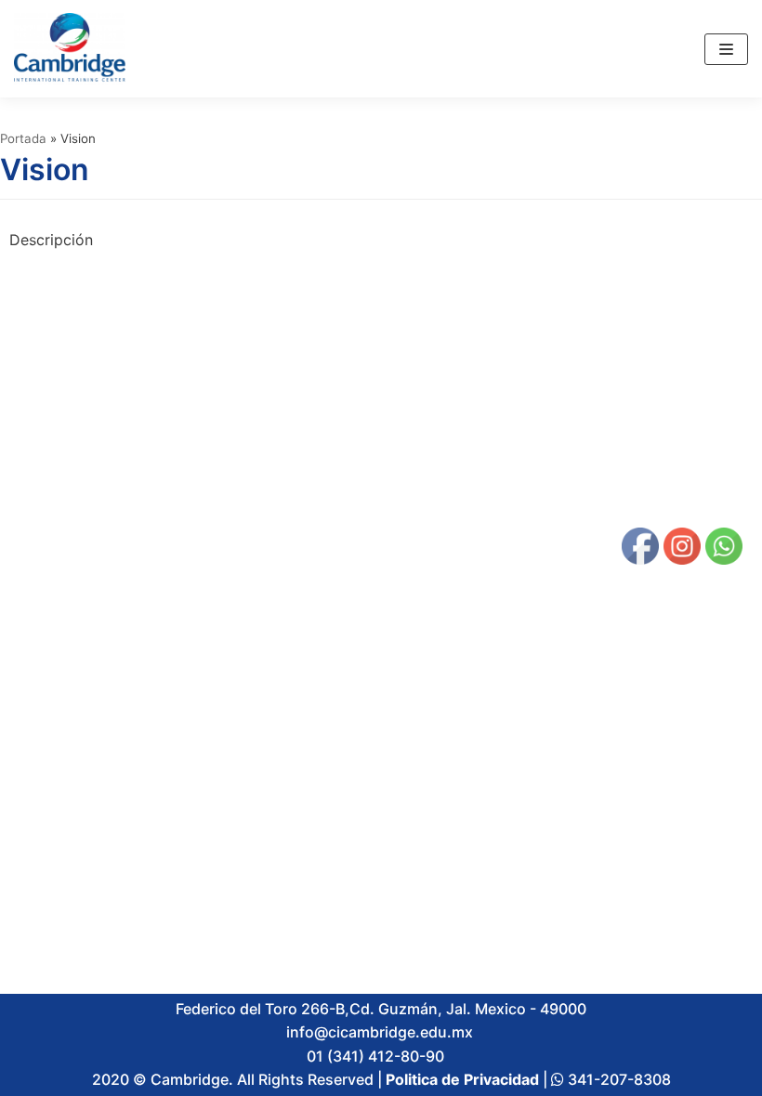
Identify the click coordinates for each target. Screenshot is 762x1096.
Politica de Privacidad (462, 1079)
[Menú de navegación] (726, 49)
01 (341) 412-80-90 (379, 1056)
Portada (23, 138)
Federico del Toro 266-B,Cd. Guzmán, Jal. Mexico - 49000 (381, 1008)
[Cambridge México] (69, 49)
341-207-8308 (617, 1079)
